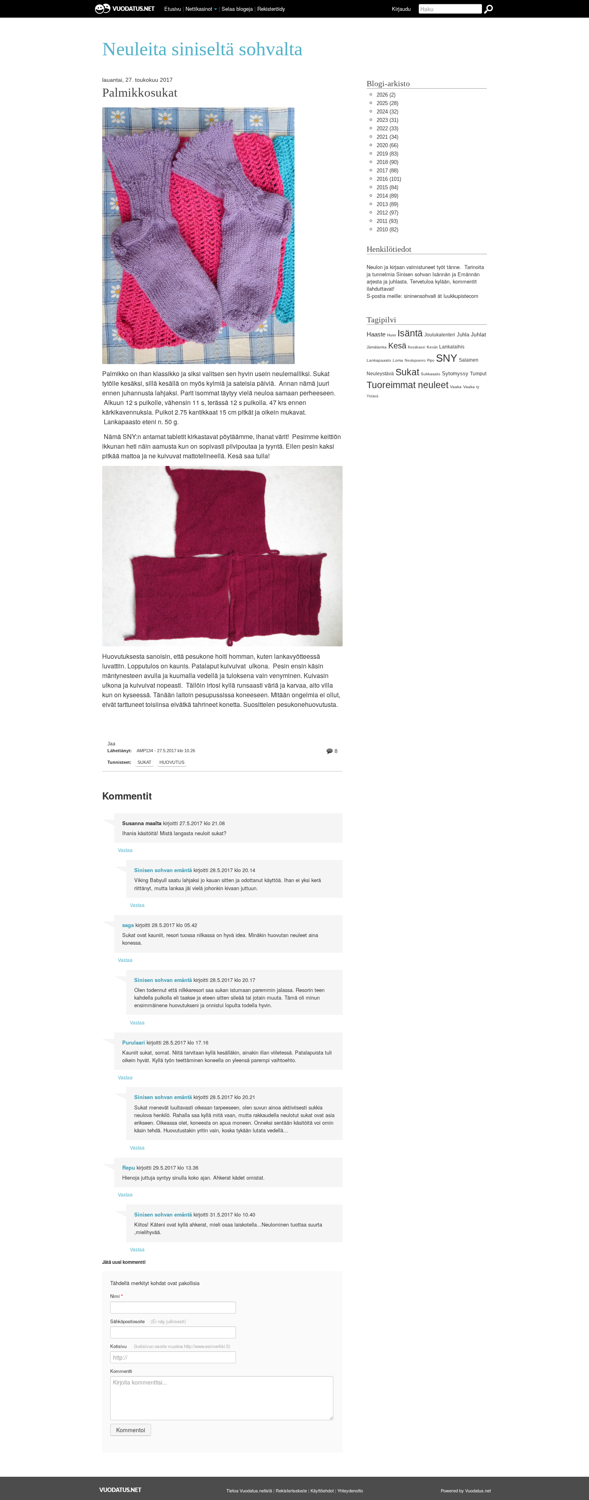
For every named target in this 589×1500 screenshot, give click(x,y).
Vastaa (125, 849)
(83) (387, 154)
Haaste (376, 334)
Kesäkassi (416, 347)
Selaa (237, 8)
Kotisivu (170, 1346)
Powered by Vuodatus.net (466, 1490)
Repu (128, 1167)
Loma (398, 360)
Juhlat (478, 334)
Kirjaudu (401, 8)
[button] (215, 9)
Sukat (144, 762)
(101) (389, 179)
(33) (387, 129)
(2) (386, 95)
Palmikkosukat (140, 92)
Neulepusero (415, 360)
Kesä (397, 345)
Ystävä (372, 396)
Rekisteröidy (271, 8)
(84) (387, 187)
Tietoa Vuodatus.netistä (249, 1490)
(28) (387, 103)
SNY (446, 358)
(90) (387, 162)
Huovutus (171, 762)
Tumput (478, 373)
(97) (387, 213)
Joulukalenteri (439, 334)
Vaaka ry (471, 387)
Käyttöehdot (322, 1490)
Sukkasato (430, 374)
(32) (387, 112)
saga (128, 925)
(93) (387, 221)
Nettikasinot (199, 8)
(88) (387, 171)
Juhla (463, 335)
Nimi (116, 1296)
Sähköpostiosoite (148, 1321)
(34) (387, 137)
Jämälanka (377, 347)
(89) (387, 196)
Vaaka (456, 387)
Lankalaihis (451, 346)
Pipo (430, 360)
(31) (387, 120)
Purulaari (133, 1042)
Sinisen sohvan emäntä (163, 870)
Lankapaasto (379, 360)
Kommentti (121, 1371)
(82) (387, 230)
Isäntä (410, 333)
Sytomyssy (455, 373)
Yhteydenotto (350, 1490)
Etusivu (172, 8)
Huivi (391, 335)
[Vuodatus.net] (120, 1489)
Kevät (432, 347)
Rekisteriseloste (291, 1490)
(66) (387, 145)
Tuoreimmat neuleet (407, 385)
